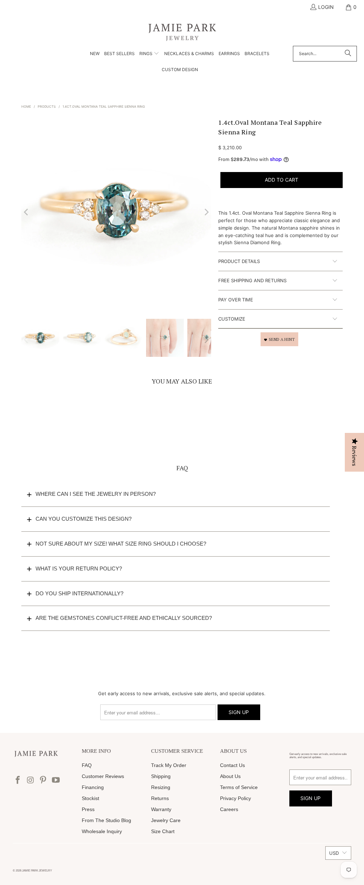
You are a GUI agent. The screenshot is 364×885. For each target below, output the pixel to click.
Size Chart (163, 831)
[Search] (348, 53)
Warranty (161, 809)
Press (88, 809)
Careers (229, 809)
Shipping (161, 776)
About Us (230, 776)
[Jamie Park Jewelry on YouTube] (56, 780)
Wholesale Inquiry (102, 831)
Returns (160, 798)
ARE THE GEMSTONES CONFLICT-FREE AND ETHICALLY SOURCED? (124, 618)
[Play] (116, 212)
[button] (149, 54)
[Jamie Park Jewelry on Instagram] (30, 780)
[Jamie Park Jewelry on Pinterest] (43, 780)
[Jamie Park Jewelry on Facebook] (18, 780)
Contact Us (232, 765)
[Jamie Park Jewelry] (182, 32)
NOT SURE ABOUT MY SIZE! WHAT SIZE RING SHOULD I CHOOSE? (121, 544)
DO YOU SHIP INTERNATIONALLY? (79, 593)
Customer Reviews (103, 776)
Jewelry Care (166, 820)
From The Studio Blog (106, 820)
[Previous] (26, 212)
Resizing (160, 787)
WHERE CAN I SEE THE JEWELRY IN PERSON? (96, 494)
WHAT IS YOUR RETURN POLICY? (79, 568)
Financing (93, 787)
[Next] (206, 212)
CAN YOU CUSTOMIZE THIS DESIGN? (84, 519)
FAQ (87, 765)
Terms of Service (239, 787)
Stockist (90, 798)
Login (326, 7)
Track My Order (168, 765)
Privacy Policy (235, 798)
